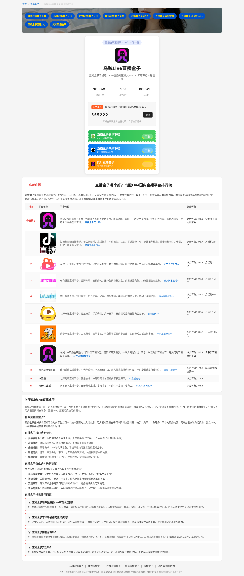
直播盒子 (34, 4)
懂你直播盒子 (95, 566)
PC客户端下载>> (144, 385)
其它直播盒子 (59, 24)
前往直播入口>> (92, 245)
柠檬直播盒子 (114, 566)
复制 (148, 115)
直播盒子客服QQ (36, 24)
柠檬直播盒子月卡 (88, 16)
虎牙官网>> (153, 313)
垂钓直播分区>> (164, 333)
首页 (24, 4)
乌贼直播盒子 (76, 566)
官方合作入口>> (171, 264)
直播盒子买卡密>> (93, 222)
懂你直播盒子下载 (37, 16)
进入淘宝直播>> (171, 280)
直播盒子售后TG (139, 16)
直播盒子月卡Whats (192, 16)
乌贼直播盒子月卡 (62, 16)
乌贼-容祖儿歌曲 (166, 566)
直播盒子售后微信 (164, 16)
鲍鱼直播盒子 (132, 566)
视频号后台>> (170, 369)
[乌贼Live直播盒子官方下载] (48, 220)
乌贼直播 (35, 185)
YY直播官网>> (135, 378)
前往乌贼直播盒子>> (83, 355)
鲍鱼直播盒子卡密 (114, 16)
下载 (147, 136)
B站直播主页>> (166, 296)
